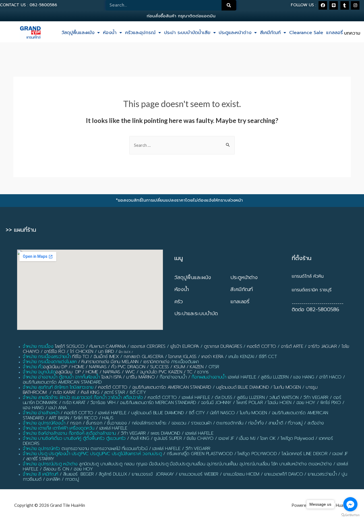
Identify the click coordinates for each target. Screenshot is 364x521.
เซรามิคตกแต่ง (156, 361)
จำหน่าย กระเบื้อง (38, 346)
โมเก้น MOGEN (287, 387)
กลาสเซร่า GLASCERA (143, 356)
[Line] (333, 5)
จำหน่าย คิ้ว (33, 366)
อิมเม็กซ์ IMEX (106, 356)
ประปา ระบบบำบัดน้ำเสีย (187, 32)
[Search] (229, 5)
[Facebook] (322, 5)
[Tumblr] (344, 5)
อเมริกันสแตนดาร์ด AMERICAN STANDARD (171, 387)
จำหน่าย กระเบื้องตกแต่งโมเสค (49, 361)
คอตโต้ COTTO (261, 346)
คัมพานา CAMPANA (107, 346)
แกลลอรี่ (334, 32)
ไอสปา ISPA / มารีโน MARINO (128, 377)
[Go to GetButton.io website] (350, 515)
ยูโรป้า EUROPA (184, 346)
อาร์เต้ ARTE (292, 346)
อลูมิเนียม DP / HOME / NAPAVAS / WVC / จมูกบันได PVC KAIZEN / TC (123, 372)
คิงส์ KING (90, 392)
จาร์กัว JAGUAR (322, 346)
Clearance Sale (306, 32)
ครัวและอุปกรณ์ (140, 32)
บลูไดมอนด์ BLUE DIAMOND (242, 387)
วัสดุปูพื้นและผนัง (77, 32)
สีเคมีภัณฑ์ (270, 32)
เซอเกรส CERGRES (148, 346)
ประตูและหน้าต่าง (235, 32)
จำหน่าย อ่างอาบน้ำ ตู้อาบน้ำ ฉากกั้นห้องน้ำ (61, 377)
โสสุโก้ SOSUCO (69, 346)
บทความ (352, 33)
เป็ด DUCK (125, 352)
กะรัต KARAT (64, 392)
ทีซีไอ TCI (80, 356)
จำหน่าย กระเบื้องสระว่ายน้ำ (47, 356)
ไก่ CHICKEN (81, 351)
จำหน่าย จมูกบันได (39, 372)
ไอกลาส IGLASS (182, 356)
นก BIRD (106, 351)
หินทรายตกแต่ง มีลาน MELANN (109, 361)
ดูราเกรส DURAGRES (223, 346)
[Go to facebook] (350, 504)
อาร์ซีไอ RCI (54, 351)
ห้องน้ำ (110, 32)
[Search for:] (182, 145)
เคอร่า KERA (212, 356)
